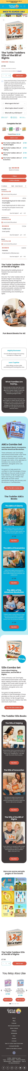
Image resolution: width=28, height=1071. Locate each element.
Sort (12, 186)
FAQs (14, 1036)
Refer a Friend (14, 1028)
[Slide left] (3, 47)
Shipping (3, 68)
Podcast (14, 1023)
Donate (14, 1038)
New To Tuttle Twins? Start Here (14, 1043)
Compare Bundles (14, 1046)
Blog (14, 1020)
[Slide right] (25, 47)
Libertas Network (15, 1063)
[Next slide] (26, 990)
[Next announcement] (25, 1)
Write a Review (17, 180)
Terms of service (20, 1059)
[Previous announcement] (2, 1)
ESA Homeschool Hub (14, 1026)
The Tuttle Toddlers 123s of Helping (12, 149)
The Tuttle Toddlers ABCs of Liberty (12, 154)
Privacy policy (11, 1059)
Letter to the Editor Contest (14, 1048)
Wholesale (14, 1033)
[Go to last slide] (1, 990)
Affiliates (14, 1031)
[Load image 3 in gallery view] (20, 47)
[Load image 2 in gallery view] (14, 47)
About (14, 1018)
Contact (14, 1041)
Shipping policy (16, 1061)
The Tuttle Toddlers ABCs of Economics (12, 159)
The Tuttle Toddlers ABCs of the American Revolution (20, 991)
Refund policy (7, 1061)
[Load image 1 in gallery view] (8, 47)
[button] (3, 6)
